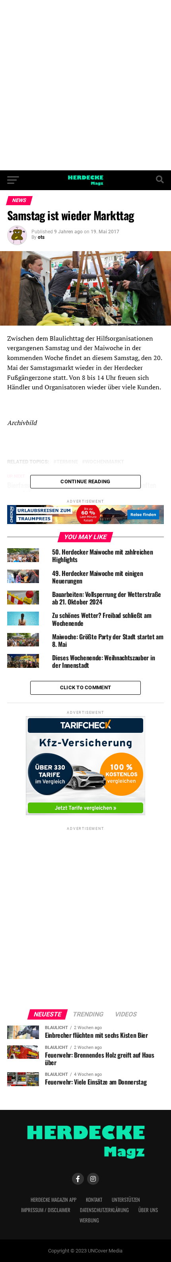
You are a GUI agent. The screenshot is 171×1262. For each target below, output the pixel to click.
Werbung (89, 1220)
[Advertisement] (85, 85)
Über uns (148, 1210)
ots (41, 237)
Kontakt (94, 1199)
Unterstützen (126, 1199)
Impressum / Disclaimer (45, 1210)
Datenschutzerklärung (104, 1210)
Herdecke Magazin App (53, 1199)
